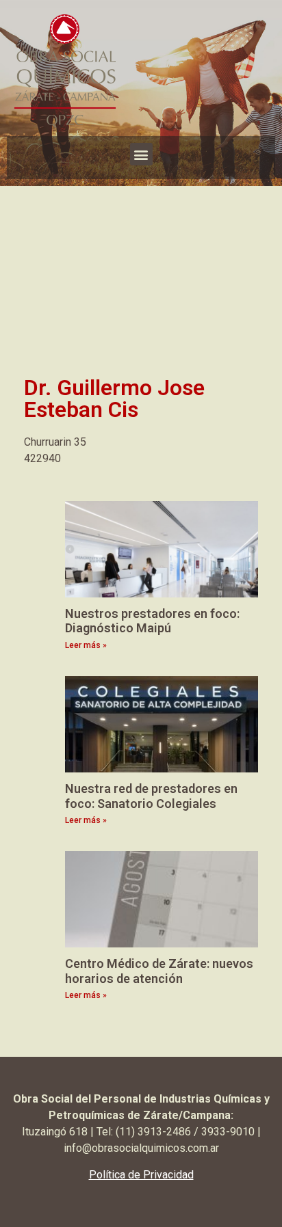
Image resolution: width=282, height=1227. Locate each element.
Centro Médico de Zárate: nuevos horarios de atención (159, 971)
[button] (141, 154)
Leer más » (86, 645)
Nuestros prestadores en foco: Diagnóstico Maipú (152, 621)
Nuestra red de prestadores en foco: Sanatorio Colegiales (151, 796)
